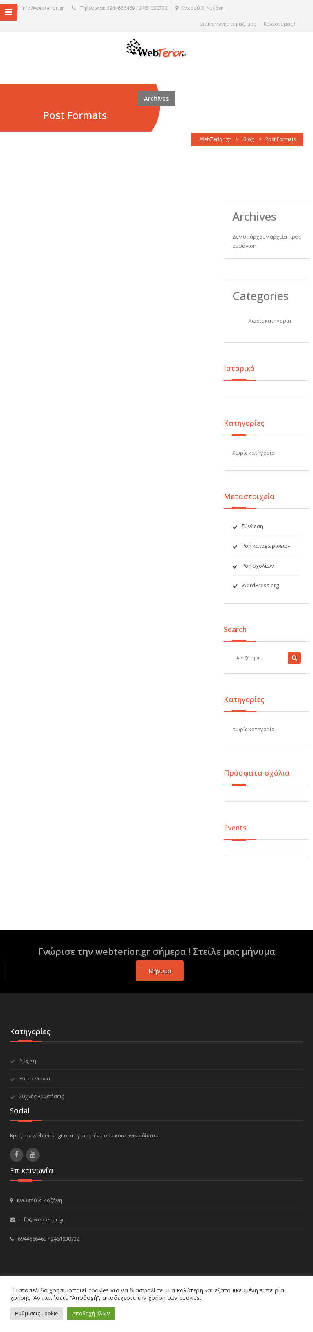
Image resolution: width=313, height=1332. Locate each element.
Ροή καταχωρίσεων (266, 545)
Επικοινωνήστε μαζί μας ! (229, 23)
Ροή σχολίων (258, 565)
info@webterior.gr (43, 7)
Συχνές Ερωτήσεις (41, 1096)
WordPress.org (260, 585)
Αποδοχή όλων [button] (91, 1313)
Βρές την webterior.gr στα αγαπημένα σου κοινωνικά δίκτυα (84, 1135)
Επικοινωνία (34, 1078)
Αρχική (27, 1060)
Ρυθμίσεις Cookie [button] (36, 1313)
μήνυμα (159, 971)
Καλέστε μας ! (279, 23)
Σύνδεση (252, 526)
